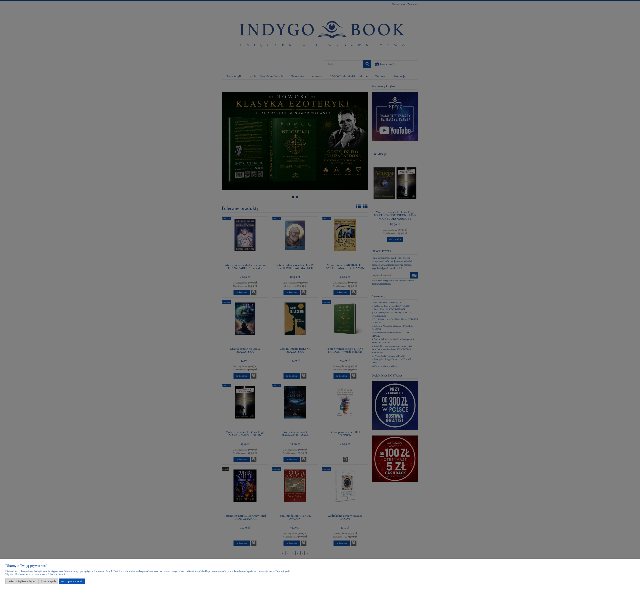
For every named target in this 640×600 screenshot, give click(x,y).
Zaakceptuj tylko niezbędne (22, 581)
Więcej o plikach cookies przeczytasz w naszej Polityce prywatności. (36, 574)
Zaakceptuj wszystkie (72, 581)
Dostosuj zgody (48, 581)
